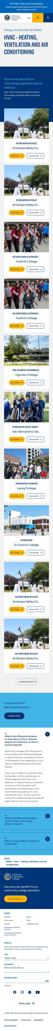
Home (7, 858)
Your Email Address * (11, 978)
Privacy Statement (11, 1020)
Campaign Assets (32, 924)
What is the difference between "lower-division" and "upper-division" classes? (21, 819)
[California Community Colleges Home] (12, 17)
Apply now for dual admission (31, 3)
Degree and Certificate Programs (12, 928)
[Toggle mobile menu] (37, 17)
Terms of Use (26, 1020)
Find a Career (8, 920)
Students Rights (10, 1026)
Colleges (7, 917)
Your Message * (9, 964)
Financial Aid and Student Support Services (12, 934)
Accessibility (38, 1020)
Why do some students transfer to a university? (22, 841)
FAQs (28, 920)
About (28, 917)
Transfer (7, 924)
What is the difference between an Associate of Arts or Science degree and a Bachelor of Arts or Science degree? (21, 739)
